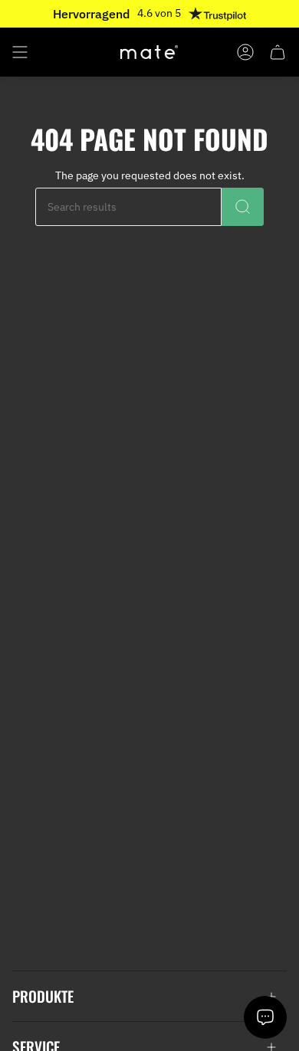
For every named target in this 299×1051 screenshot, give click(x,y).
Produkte (43, 996)
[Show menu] (20, 52)
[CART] (277, 52)
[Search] (243, 207)
